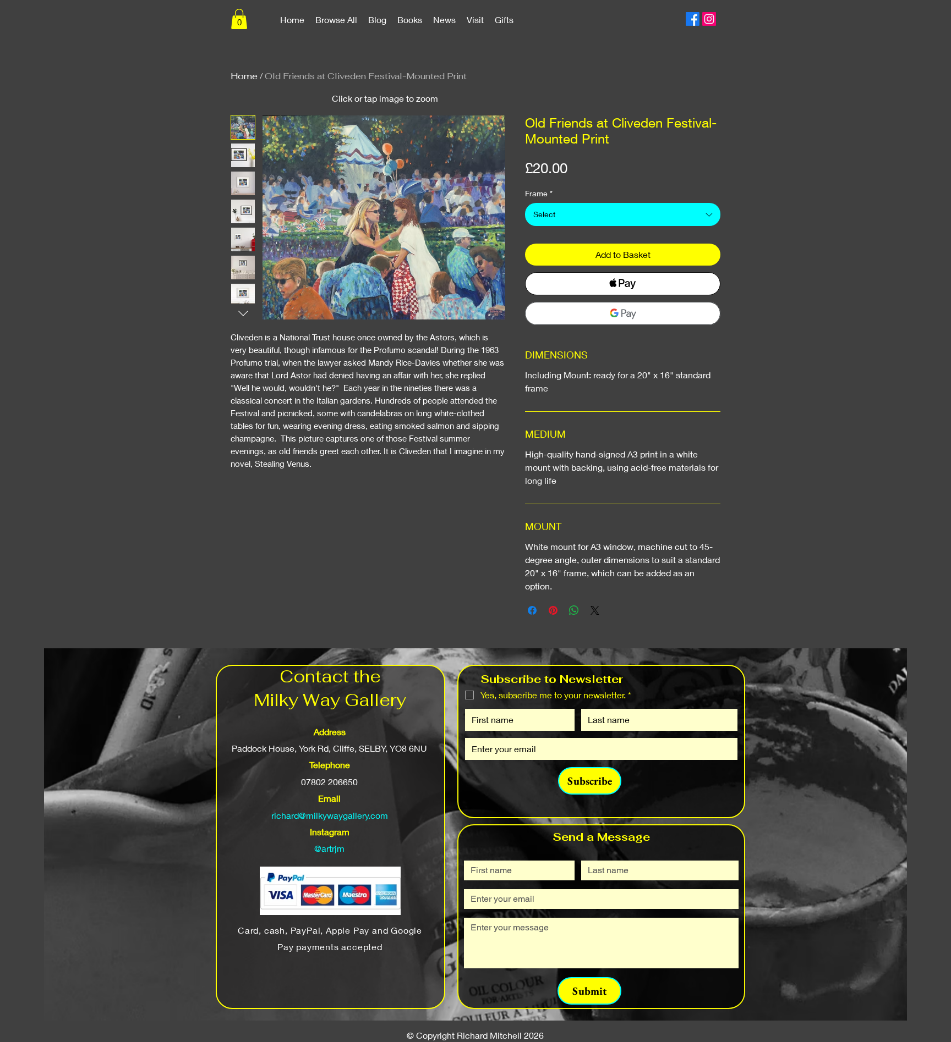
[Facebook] (692, 19)
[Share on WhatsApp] (574, 610)
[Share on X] (595, 610)
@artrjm (329, 848)
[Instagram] (709, 19)
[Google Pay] (622, 313)
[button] (239, 19)
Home (244, 76)
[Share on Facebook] (532, 610)
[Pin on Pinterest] (553, 610)
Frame (539, 193)
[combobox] (622, 214)
